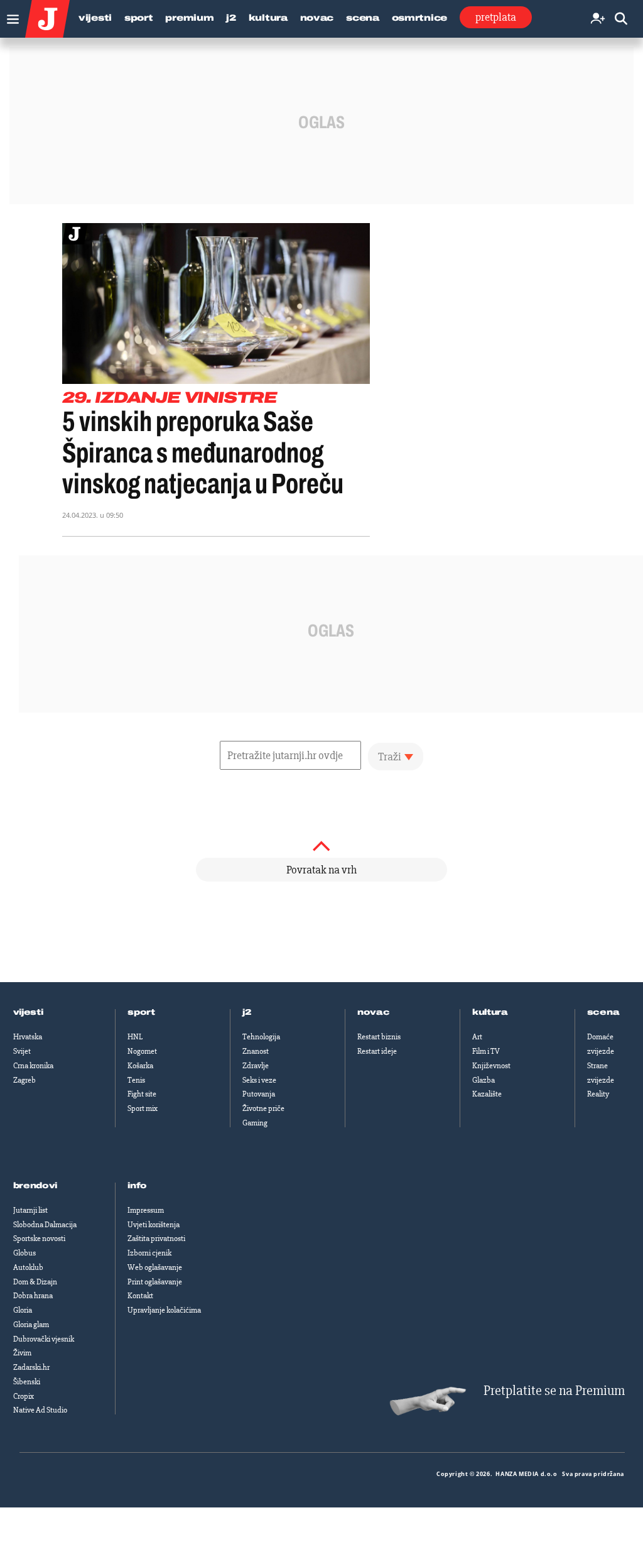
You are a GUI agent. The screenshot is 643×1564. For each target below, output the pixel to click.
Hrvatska (27, 1037)
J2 (230, 18)
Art (477, 1037)
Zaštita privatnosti (156, 1238)
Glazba (483, 1080)
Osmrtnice (419, 18)
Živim (22, 1353)
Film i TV (486, 1051)
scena (603, 1012)
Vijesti (95, 18)
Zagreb (24, 1080)
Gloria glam (31, 1325)
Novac (317, 18)
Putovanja (258, 1094)
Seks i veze (259, 1080)
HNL (135, 1037)
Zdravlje (255, 1066)
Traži (389, 756)
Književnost (491, 1066)
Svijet (22, 1051)
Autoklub (28, 1267)
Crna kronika (33, 1066)
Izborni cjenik (149, 1253)
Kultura (268, 18)
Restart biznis (379, 1037)
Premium (189, 18)
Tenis (136, 1080)
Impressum (145, 1210)
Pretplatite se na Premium (554, 1390)
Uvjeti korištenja (153, 1225)
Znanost (255, 1051)
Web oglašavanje (154, 1267)
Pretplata (495, 17)
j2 (246, 1012)
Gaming (254, 1123)
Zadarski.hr (31, 1367)
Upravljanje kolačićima (164, 1310)
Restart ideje (377, 1051)
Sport (138, 18)
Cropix (23, 1396)
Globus (24, 1253)
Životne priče (263, 1108)
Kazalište (487, 1094)
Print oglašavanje (154, 1282)
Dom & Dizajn (35, 1282)
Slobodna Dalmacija (45, 1225)
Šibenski (26, 1382)
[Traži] (621, 19)
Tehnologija (261, 1037)
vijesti (28, 1012)
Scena (362, 18)
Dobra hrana (33, 1296)
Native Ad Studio (40, 1410)
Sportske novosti (39, 1238)
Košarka (140, 1066)
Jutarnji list (30, 1210)
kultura (490, 1012)
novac (373, 1012)
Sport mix (142, 1108)
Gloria (22, 1310)
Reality (598, 1094)
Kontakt (140, 1296)
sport (141, 1012)
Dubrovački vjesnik (43, 1339)
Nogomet (142, 1051)
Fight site (141, 1094)
